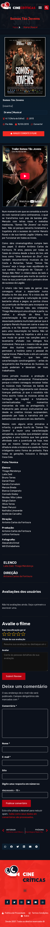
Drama (27, 27)
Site (4, 770)
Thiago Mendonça (24, 566)
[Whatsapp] (42, 902)
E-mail (6, 757)
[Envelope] (35, 902)
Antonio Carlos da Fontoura (17, 576)
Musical (34, 27)
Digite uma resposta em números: (21, 784)
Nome (6, 743)
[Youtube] (28, 902)
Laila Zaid (8, 566)
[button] (40, 7)
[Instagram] (21, 902)
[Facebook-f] (7, 902)
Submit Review (14, 676)
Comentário (9, 706)
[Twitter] (14, 902)
